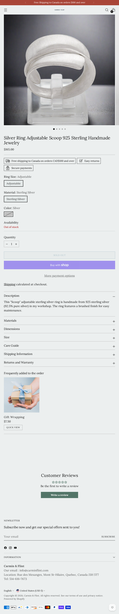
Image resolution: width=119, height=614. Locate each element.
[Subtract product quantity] (16, 244)
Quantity (10, 237)
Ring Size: (17, 176)
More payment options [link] (59, 275)
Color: (12, 208)
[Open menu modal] (5, 10)
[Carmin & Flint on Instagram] (11, 548)
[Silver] (8, 214)
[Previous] (25, 2)
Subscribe (108, 536)
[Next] (93, 2)
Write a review (59, 495)
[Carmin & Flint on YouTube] (16, 548)
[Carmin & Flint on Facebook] (6, 548)
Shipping (9, 284)
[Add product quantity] (7, 244)
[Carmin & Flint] (59, 9)
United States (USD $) (31, 590)
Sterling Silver (16, 199)
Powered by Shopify (14, 598)
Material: (19, 192)
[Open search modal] (107, 10)
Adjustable (14, 183)
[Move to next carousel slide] (112, 452)
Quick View (13, 427)
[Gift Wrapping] (21, 395)
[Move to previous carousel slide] (105, 452)
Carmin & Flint (31, 595)
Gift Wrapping (14, 417)
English (8, 590)
